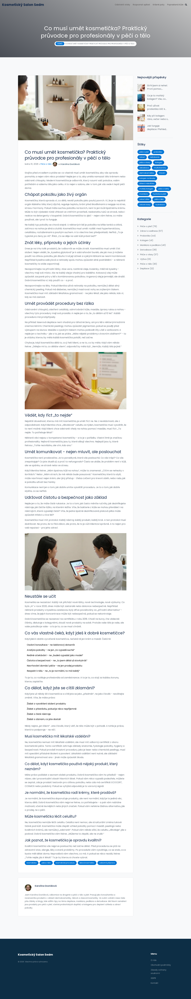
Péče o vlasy (149, 254)
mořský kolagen (146, 189)
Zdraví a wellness (151, 230)
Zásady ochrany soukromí (158, 971)
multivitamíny (160, 168)
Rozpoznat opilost (141, 4)
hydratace (160, 204)
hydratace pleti (159, 194)
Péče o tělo (46, 164)
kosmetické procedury (65, 863)
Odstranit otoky (122, 4)
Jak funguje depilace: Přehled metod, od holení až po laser (158, 127)
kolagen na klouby (147, 178)
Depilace (147, 268)
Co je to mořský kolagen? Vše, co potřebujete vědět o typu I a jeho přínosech (158, 97)
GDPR (153, 978)
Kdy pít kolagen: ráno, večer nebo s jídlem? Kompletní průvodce (157, 117)
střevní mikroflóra (146, 183)
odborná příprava (107, 863)
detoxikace (144, 168)
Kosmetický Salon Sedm (23, 4)
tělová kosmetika (87, 863)
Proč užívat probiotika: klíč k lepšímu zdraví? (156, 107)
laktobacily (155, 157)
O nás (153, 960)
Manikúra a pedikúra (153, 245)
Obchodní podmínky (161, 965)
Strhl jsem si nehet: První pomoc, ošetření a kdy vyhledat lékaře (157, 87)
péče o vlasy (144, 162)
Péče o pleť (148, 226)
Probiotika (148, 235)
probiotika (158, 152)
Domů (59, 43)
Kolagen (146, 240)
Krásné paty (158, 4)
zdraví (142, 157)
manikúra (143, 194)
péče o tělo (46, 863)
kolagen (158, 162)
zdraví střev (144, 199)
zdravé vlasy (144, 204)
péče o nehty (163, 189)
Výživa (145, 259)
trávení (162, 173)
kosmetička (31, 863)
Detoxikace (148, 249)
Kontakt (154, 983)
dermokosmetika (146, 173)
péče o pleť (143, 152)
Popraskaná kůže (175, 4)
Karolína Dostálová (70, 164)
